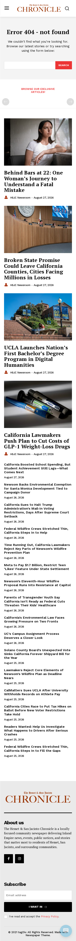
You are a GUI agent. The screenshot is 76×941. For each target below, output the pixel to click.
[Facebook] (8, 858)
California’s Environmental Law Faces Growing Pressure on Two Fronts (34, 619)
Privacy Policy (49, 916)
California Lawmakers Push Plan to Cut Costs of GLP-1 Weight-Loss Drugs (37, 440)
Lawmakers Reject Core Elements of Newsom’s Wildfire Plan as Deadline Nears (33, 674)
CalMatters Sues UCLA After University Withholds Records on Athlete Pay (36, 692)
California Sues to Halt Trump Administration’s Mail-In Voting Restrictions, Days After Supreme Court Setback (36, 510)
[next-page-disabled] (70, 101)
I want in (35, 906)
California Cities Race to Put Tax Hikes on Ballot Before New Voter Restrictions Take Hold (37, 710)
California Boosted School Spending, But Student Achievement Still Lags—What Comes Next (37, 468)
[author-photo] (6, 197)
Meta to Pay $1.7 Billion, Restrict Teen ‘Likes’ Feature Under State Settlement (36, 567)
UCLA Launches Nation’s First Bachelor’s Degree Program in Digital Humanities (36, 356)
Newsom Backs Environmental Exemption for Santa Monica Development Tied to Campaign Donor (37, 488)
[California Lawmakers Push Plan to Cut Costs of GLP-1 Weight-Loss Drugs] (38, 404)
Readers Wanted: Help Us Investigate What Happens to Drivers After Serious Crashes (36, 730)
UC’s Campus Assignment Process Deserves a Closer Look (31, 635)
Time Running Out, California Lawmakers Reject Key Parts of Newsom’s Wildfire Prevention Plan (37, 548)
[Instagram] (19, 858)
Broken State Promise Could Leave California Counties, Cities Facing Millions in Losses (33, 269)
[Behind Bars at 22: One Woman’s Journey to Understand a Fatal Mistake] (38, 142)
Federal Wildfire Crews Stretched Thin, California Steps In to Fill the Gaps (36, 748)
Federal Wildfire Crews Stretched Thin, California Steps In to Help (36, 530)
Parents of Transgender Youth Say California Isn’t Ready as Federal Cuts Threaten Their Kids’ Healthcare (34, 601)
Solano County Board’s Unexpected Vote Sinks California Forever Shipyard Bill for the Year (37, 654)
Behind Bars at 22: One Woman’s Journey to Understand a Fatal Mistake (33, 181)
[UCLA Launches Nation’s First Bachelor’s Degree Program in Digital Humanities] (38, 317)
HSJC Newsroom (20, 197)
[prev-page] (5, 101)
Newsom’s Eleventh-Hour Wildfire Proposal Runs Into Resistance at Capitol (37, 583)
